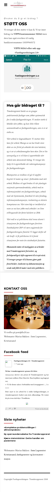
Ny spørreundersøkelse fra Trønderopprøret (27, 434)
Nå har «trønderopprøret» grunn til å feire (21, 371)
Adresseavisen (9, 375)
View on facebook (41, 409)
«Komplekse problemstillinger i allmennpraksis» (20, 428)
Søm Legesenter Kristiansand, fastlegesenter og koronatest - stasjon (25, 454)
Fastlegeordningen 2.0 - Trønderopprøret (29, 361)
